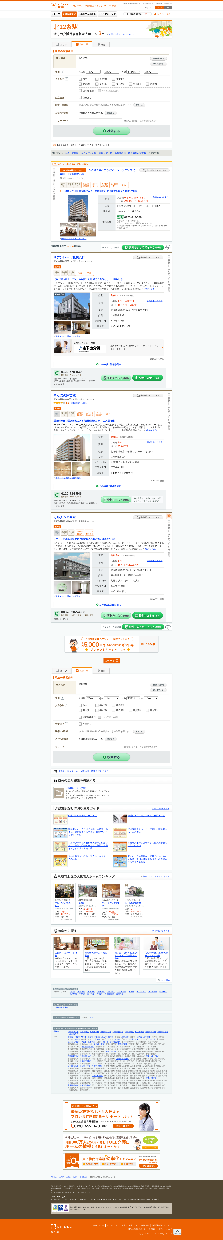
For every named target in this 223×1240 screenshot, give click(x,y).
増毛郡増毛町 (73, 1066)
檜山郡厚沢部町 (88, 1047)
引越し (65, 1199)
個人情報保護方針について (162, 1225)
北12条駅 (111, 992)
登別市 (70, 1042)
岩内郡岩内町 (111, 1052)
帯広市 (104, 1037)
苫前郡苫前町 (97, 1066)
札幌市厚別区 (150, 1032)
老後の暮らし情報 (143, 1199)
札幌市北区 (84, 1032)
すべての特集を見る (160, 931)
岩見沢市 (125, 1037)
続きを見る (149, 289)
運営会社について (165, 1229)
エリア (63, 45)
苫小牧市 (146, 1037)
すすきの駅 (141, 992)
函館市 (70, 1037)
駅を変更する (158, 64)
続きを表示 (60, 384)
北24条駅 (91, 992)
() (109, 91)
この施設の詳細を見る (110, 364)
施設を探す (70, 14)
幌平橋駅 (163, 992)
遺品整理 (131, 1199)
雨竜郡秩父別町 (152, 1056)
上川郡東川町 (85, 1061)
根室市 (117, 1039)
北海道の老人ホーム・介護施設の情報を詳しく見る (83, 771)
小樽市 (77, 1037)
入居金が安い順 (88, 153)
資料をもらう (118, 378)
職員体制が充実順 (137, 153)
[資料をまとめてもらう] (54, 204)
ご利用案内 (159, 3)
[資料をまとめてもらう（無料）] (169, 320)
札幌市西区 (139, 1032)
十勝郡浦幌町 (73, 1085)
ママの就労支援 (95, 1199)
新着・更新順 (71, 153)
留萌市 (139, 1037)
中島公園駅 (152, 992)
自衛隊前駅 (109, 994)
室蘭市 (90, 1037)
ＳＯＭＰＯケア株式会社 (123, 473)
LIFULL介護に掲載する (137, 1229)
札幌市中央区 (73, 1032)
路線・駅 (83, 44)
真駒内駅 (119, 994)
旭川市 (83, 1037)
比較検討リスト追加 (156, 170)
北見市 (110, 1037)
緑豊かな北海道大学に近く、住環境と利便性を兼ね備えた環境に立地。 (102, 191)
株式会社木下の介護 (120, 326)
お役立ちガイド (108, 14)
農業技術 (155, 1199)
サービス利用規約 (142, 1225)
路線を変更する (158, 58)
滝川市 (130, 1039)
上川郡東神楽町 (122, 1059)
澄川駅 (99, 994)
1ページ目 (111, 660)
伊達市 (83, 1042)
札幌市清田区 (73, 1034)
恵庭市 (77, 1042)
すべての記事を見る (160, 808)
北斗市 (105, 1042)
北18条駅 (101, 992)
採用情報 (152, 1229)
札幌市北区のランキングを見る (155, 876)
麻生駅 (72, 992)
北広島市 (91, 1042)
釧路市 (97, 1037)
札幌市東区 (94, 1032)
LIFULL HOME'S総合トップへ (132, 3)
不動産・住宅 (56, 1199)
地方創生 (83, 1199)
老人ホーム (74, 1199)
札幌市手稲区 (162, 1032)
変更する (139, 105)
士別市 (97, 1039)
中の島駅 (73, 994)
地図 (103, 45)
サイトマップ (168, 3)
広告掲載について (148, 3)
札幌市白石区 (105, 1032)
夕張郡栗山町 (85, 1056)
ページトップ (177, 1233)
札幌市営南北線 (61, 1007)
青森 (91, 1018)
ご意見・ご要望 (126, 1225)
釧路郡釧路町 (85, 1085)
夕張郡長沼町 (73, 1056)
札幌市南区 (129, 1032)
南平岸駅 (90, 994)
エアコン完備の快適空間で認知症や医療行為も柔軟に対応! (84, 539)
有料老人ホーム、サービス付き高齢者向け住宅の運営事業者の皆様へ (111, 1142)
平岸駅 (82, 994)
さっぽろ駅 (121, 992)
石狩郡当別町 (115, 1042)
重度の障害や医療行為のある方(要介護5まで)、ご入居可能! (84, 420)
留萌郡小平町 (85, 1066)
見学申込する (150, 378)
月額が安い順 (105, 153)
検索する (113, 131)
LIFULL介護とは (98, 1225)
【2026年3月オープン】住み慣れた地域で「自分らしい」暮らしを (88, 279)
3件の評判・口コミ (79, 403)
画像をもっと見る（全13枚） (73, 238)
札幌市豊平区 (118, 1032)
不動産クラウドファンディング (114, 1199)
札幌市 (56, 1031)
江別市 (77, 1039)
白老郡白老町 (97, 1076)
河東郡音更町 (151, 1078)
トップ (57, 14)
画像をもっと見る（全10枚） (68, 596)
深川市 (152, 1039)
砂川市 (137, 1039)
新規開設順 (120, 153)
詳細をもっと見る (161, 197)
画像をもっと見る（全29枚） (68, 336)
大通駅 (131, 992)
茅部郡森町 (122, 1044)
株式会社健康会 (118, 591)
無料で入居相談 (88, 14)
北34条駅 (81, 992)
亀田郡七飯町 (99, 1044)
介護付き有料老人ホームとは (121, 34)
